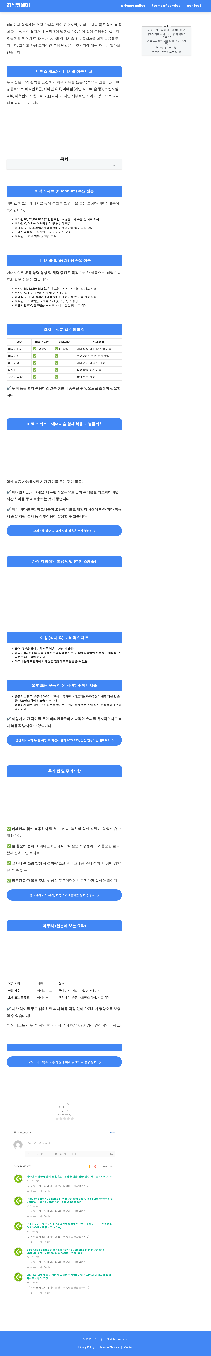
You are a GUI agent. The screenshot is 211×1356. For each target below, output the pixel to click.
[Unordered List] (51, 1154)
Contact (128, 1347)
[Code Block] (60, 1154)
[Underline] (37, 1154)
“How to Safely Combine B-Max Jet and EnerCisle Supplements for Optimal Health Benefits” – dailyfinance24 (70, 1200)
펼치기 (116, 165)
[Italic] (33, 1154)
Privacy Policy (86, 1347)
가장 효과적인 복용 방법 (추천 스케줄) (166, 42)
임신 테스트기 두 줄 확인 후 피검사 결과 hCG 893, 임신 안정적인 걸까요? (62, 740)
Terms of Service (109, 1347)
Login (111, 1132)
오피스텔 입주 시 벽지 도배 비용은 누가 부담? (62, 530)
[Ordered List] (47, 1154)
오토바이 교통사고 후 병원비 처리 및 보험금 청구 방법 (62, 1062)
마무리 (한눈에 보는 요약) (166, 51)
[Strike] (42, 1154)
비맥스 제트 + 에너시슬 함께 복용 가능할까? (166, 35)
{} (69, 1154)
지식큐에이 (18, 6)
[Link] (65, 1154)
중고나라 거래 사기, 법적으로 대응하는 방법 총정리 (62, 895)
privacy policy (133, 6)
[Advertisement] (64, 133)
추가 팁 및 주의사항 (166, 47)
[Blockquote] (56, 1154)
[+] (74, 1154)
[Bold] (28, 1154)
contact (194, 6)
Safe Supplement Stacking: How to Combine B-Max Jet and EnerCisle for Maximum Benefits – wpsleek (65, 1251)
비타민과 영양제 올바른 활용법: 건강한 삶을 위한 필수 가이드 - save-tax (70, 1176)
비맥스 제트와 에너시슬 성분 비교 (166, 29)
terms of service (166, 6)
